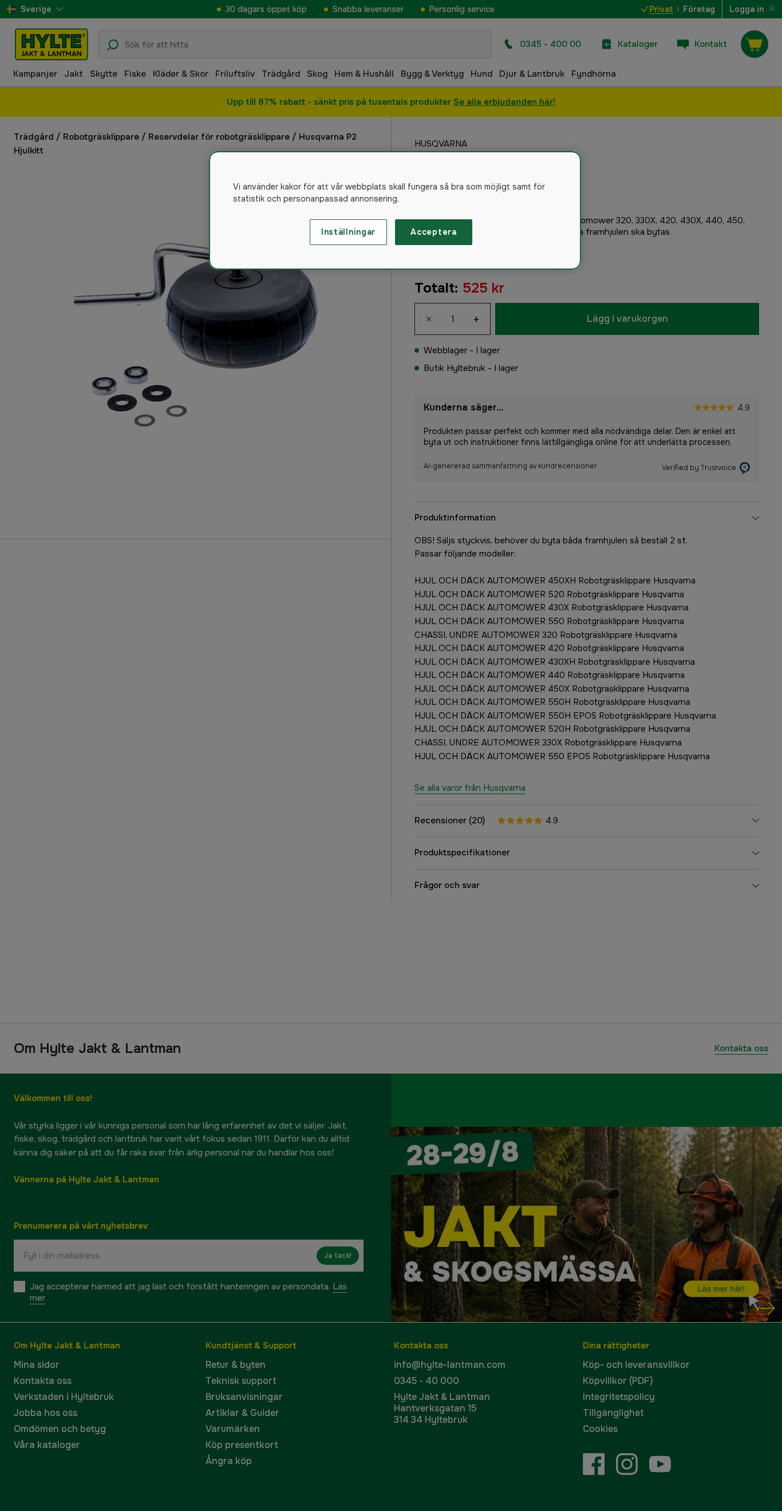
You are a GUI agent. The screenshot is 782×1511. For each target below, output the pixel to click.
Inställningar (348, 232)
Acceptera (433, 232)
